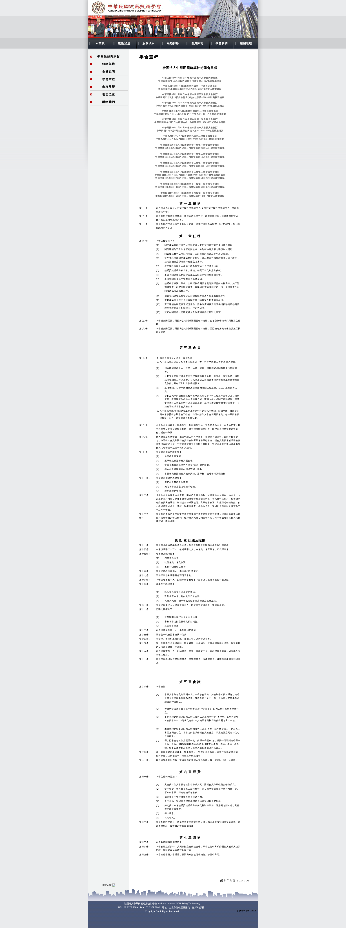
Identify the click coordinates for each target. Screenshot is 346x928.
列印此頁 (229, 880)
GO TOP (244, 880)
